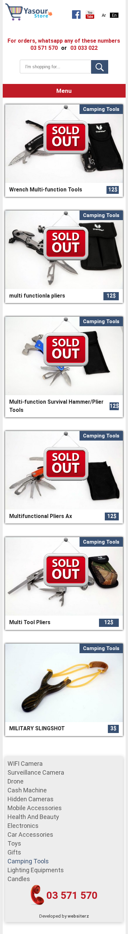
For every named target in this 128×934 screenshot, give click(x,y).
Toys (14, 843)
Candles (19, 878)
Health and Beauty (33, 816)
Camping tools (28, 861)
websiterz (78, 916)
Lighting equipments (36, 870)
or (64, 48)
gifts (14, 852)
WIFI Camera (25, 763)
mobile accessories (35, 807)
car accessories (30, 834)
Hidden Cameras (31, 799)
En (114, 15)
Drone (16, 781)
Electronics (23, 825)
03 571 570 (72, 895)
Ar (104, 15)
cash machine (27, 790)
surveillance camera (36, 772)
